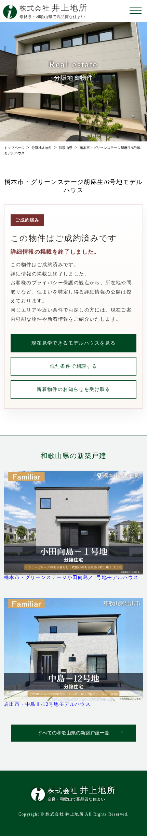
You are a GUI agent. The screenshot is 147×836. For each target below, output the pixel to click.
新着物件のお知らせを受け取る (73, 389)
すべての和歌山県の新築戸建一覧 (73, 732)
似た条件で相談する (73, 366)
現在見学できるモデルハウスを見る (73, 343)
